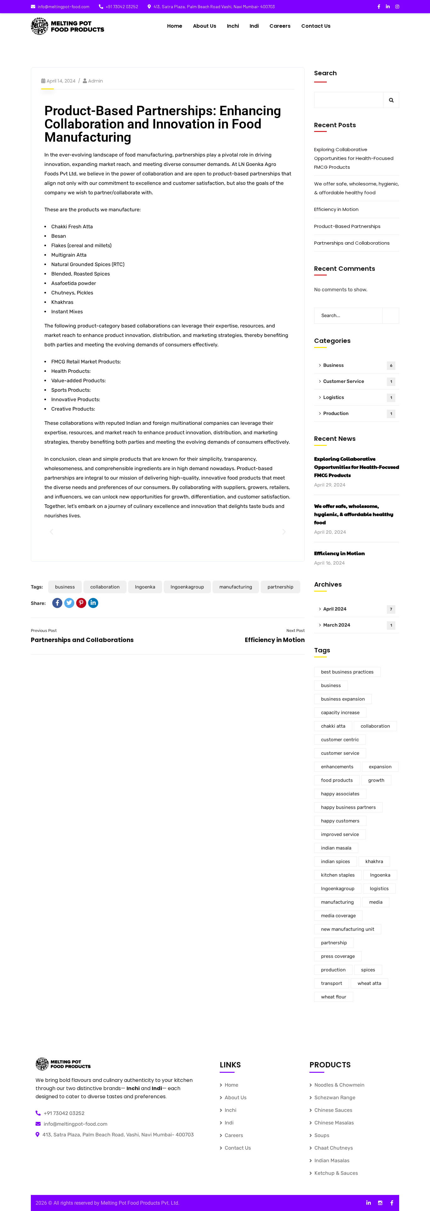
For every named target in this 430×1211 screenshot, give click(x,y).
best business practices (347, 672)
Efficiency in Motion (275, 640)
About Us (235, 1097)
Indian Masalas (331, 1160)
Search (325, 73)
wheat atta (369, 983)
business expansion (343, 699)
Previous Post (44, 630)
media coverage (338, 915)
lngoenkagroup (187, 587)
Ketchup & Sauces (336, 1173)
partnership (280, 587)
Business (358, 365)
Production (357, 413)
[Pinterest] (81, 603)
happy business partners (348, 807)
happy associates (340, 794)
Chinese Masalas (334, 1123)
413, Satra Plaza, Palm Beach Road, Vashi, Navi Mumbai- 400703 (118, 1135)
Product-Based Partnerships (347, 226)
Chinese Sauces (333, 1110)
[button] (51, 532)
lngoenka (145, 587)
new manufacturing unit (347, 929)
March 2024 (357, 625)
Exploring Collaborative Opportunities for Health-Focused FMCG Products (353, 158)
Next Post (295, 630)
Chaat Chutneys (333, 1148)
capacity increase (340, 712)
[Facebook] (57, 603)
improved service (340, 834)
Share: (38, 603)
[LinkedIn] (93, 603)
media (375, 902)
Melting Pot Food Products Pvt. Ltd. (140, 1203)
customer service (340, 753)
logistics (379, 888)
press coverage (338, 956)
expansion (380, 767)
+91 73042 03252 (122, 6)
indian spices (335, 861)
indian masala (336, 848)
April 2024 (357, 609)
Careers (234, 1135)
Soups (321, 1135)
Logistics (357, 397)
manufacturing (235, 587)
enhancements (337, 767)
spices (368, 970)
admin (95, 80)
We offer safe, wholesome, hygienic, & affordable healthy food (356, 188)
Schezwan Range (334, 1097)
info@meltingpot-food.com (63, 6)
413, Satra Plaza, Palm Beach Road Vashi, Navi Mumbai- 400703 (214, 6)
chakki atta (333, 726)
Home (231, 1085)
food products (337, 780)
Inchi (230, 1110)
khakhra (374, 861)
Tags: (37, 587)
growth (376, 780)
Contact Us (238, 1148)
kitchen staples (338, 875)
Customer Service (357, 381)
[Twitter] (69, 603)
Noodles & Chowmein (339, 1085)
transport (331, 983)
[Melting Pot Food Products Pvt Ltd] (67, 26)
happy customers (340, 821)
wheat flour (333, 997)
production (333, 970)
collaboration (105, 587)
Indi (229, 1123)
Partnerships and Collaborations (82, 640)
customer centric (340, 739)
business (65, 587)
